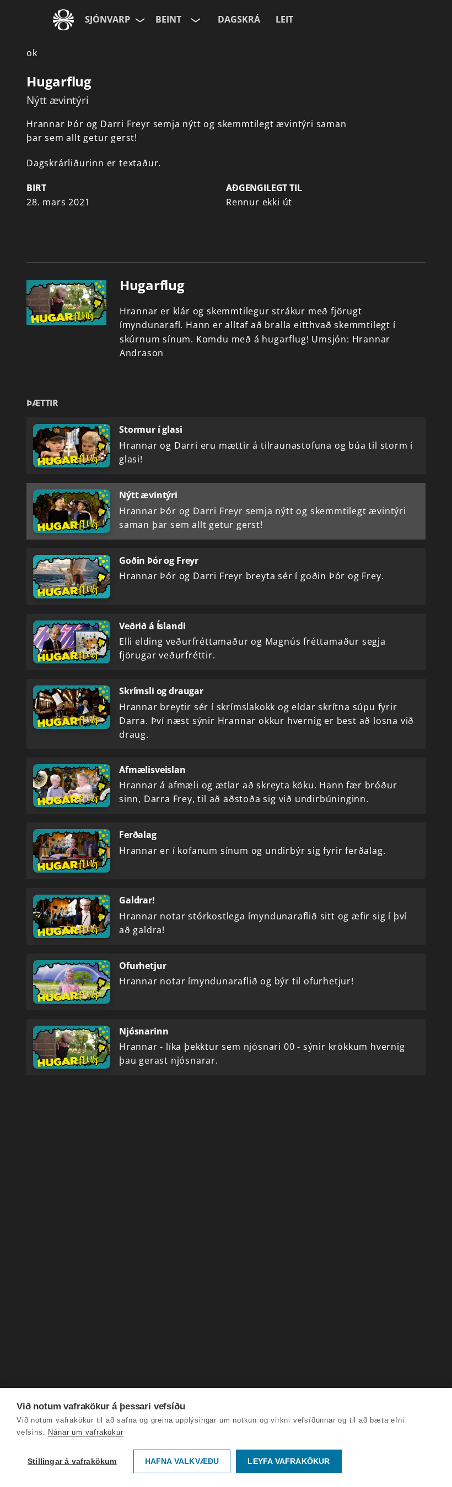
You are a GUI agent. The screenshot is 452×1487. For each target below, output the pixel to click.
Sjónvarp (107, 19)
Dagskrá (239, 19)
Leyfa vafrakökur (288, 1461)
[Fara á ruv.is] (63, 19)
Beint (168, 19)
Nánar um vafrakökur (85, 1432)
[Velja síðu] (139, 20)
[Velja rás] (194, 20)
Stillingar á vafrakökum (72, 1461)
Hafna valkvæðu (182, 1461)
